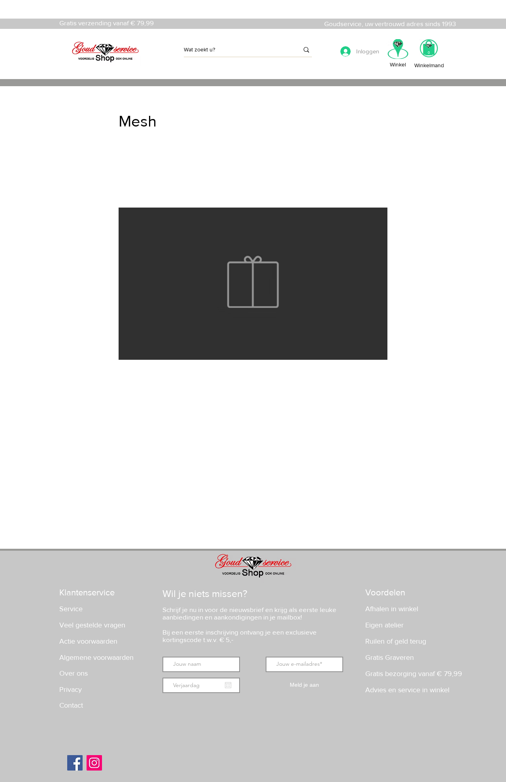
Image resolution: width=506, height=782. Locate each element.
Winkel (398, 64)
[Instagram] (94, 763)
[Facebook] (75, 763)
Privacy (70, 689)
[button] (428, 50)
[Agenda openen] (228, 685)
